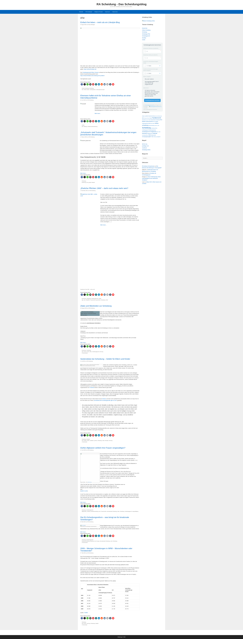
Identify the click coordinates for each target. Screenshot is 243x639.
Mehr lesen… (98, 113)
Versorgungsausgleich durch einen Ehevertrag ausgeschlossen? (152, 83)
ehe (82, 89)
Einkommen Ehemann (150, 48)
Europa (97, 541)
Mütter (153, 123)
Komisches (84, 298)
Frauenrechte (93, 299)
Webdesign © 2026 (121, 637)
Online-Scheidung (85, 88)
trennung (101, 351)
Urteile (83, 125)
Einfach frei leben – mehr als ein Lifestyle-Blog (100, 22)
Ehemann (145, 118)
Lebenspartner (93, 89)
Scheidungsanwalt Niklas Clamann (90, 72)
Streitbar (88, 439)
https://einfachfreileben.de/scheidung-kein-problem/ (92, 75)
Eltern (148, 118)
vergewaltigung (135, 511)
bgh (82, 299)
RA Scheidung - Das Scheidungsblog (121, 4)
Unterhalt (155, 133)
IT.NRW (86, 612)
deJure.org (144, 144)
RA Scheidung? (89, 11)
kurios (88, 351)
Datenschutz (115, 11)
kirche (85, 623)
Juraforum (144, 147)
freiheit (85, 89)
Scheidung (91, 88)
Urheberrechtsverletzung (92, 126)
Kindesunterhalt (149, 121)
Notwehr (93, 182)
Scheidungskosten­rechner (150, 105)
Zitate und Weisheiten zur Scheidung (96, 306)
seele (103, 440)
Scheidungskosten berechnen (152, 100)
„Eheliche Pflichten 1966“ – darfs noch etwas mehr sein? (104, 188)
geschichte (98, 299)
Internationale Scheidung (112, 511)
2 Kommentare (85, 353)
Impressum (107, 11)
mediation (92, 440)
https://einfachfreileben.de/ (90, 69)
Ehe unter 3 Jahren (149, 79)
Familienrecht (156, 118)
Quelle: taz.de (84, 491)
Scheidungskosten (152, 129)
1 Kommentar (84, 441)
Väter (152, 136)
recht (111, 541)
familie (85, 440)
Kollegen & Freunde (98, 11)
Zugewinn (158, 136)
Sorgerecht (153, 131)
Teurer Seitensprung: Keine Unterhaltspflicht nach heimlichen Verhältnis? (151, 178)
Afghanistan (84, 511)
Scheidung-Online (154, 128)
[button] (82, 84)
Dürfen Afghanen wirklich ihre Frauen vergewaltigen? (102, 448)
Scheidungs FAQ (146, 34)
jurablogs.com (145, 146)
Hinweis (104, 398)
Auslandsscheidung (94, 511)
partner (95, 440)
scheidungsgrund (95, 351)
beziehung (84, 182)
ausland (88, 511)
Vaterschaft (153, 135)
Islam (118, 511)
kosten (156, 121)
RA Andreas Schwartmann (148, 166)
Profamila (92, 387)
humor (85, 351)
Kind (161, 119)
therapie (106, 440)
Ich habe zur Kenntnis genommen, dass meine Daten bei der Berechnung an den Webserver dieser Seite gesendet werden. (152, 93)
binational (92, 541)
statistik (96, 623)
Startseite (81, 11)
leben (88, 89)
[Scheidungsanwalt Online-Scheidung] (148, 20)
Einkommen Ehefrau (150, 55)
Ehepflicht (88, 299)
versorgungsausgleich (146, 136)
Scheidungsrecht (94, 298)
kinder (88, 440)
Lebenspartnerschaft (100, 89)
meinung (88, 623)
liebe (91, 351)
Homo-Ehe (144, 119)
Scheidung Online (146, 149)
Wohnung (155, 136)
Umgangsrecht (149, 133)
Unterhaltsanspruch (145, 135)
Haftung (85, 126)
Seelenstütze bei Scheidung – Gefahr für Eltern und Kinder (105, 359)
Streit (157, 131)
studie (159, 131)
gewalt (89, 182)
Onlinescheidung (152, 125)
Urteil (107, 299)
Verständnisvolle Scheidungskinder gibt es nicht (105, 400)
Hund (149, 119)
